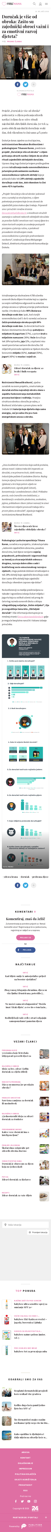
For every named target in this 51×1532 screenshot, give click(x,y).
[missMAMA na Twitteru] (22, 1501)
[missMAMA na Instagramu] (35, 1501)
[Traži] (34, 4)
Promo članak (14, 41)
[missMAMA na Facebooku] (15, 1501)
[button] (46, 4)
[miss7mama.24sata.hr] (11, 4)
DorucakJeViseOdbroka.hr (14, 212)
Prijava (27, 950)
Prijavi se (25, 937)
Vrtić (16, 375)
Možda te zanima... (22, 365)
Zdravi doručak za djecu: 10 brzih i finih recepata (28, 370)
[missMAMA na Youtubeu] (29, 1501)
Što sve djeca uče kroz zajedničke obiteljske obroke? (30, 528)
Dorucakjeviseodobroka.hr (31, 616)
